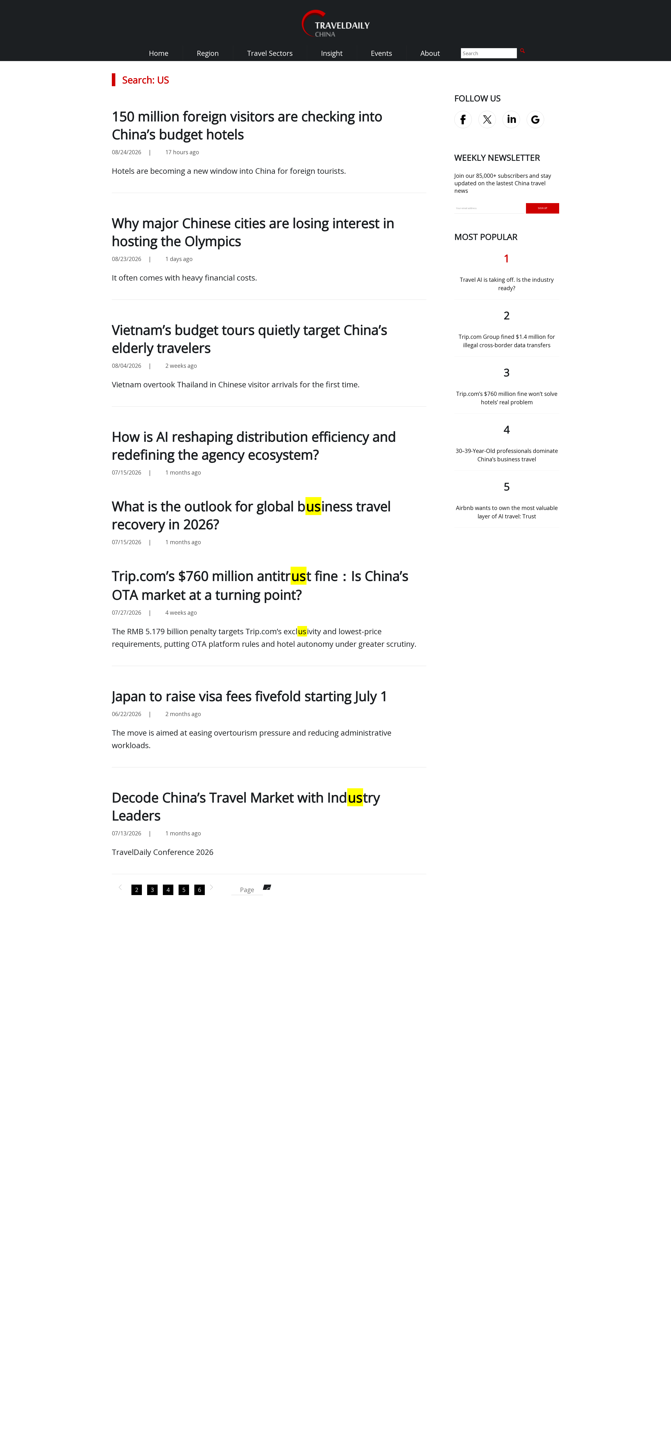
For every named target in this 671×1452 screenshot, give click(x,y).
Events (381, 53)
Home (158, 53)
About (430, 53)
